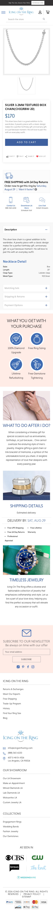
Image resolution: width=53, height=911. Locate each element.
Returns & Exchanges (13, 689)
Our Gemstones (10, 836)
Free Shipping (10, 698)
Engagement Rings (12, 821)
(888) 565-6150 (15, 752)
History (6, 708)
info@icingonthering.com (20, 748)
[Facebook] (28, 666)
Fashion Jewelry (10, 831)
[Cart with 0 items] (47, 12)
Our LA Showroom (12, 778)
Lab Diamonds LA (11, 792)
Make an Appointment (14, 783)
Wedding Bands (11, 826)
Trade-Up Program (12, 703)
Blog (5, 718)
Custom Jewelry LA (12, 802)
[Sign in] (40, 12)
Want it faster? (26, 189)
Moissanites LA (10, 797)
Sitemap (26, 896)
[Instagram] (32, 666)
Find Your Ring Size (12, 713)
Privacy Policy (32, 894)
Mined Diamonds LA (13, 788)
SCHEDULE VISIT (37, 3)
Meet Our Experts (11, 694)
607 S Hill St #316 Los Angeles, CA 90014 (19, 759)
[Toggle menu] (3, 11)
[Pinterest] (23, 666)
